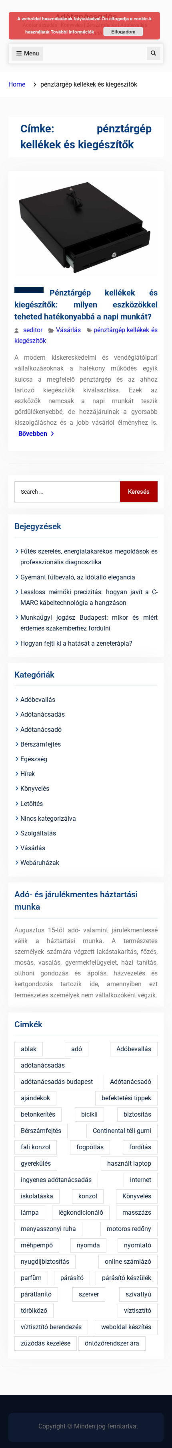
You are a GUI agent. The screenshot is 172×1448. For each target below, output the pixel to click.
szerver (89, 1294)
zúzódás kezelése (45, 1343)
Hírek (27, 774)
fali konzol (35, 1147)
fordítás (140, 1147)
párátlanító (36, 1294)
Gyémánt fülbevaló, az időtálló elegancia (77, 577)
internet (140, 1180)
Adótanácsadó (41, 729)
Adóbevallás (37, 699)
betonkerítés (38, 1114)
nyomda (88, 1245)
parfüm (31, 1278)
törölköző (34, 1310)
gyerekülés (36, 1163)
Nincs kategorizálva (48, 818)
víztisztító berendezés (51, 1327)
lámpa (30, 1212)
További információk (72, 32)
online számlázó (128, 1261)
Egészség (33, 759)
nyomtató (137, 1245)
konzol (87, 1196)
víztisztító (137, 1310)
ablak (28, 1049)
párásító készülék (126, 1278)
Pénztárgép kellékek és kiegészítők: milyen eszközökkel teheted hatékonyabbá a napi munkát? (85, 304)
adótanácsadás (43, 1065)
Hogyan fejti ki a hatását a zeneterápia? (76, 643)
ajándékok (35, 1098)
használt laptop (129, 1163)
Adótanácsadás (42, 714)
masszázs (136, 1212)
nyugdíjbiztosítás (45, 1261)
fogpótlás (90, 1147)
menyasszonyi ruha (48, 1229)
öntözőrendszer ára (112, 1343)
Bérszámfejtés (40, 744)
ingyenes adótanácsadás (56, 1180)
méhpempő (37, 1245)
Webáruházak (39, 863)
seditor (32, 330)
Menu (31, 53)
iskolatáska (37, 1196)
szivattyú (138, 1294)
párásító (72, 1278)
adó (76, 1049)
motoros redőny (129, 1229)
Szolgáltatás (38, 833)
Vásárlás (68, 330)
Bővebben (32, 433)
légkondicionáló (80, 1212)
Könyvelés (34, 788)
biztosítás (137, 1114)
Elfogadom (123, 31)
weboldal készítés (126, 1327)
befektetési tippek (126, 1098)
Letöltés (31, 804)
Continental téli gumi (122, 1131)
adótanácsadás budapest (57, 1082)
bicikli (89, 1114)
